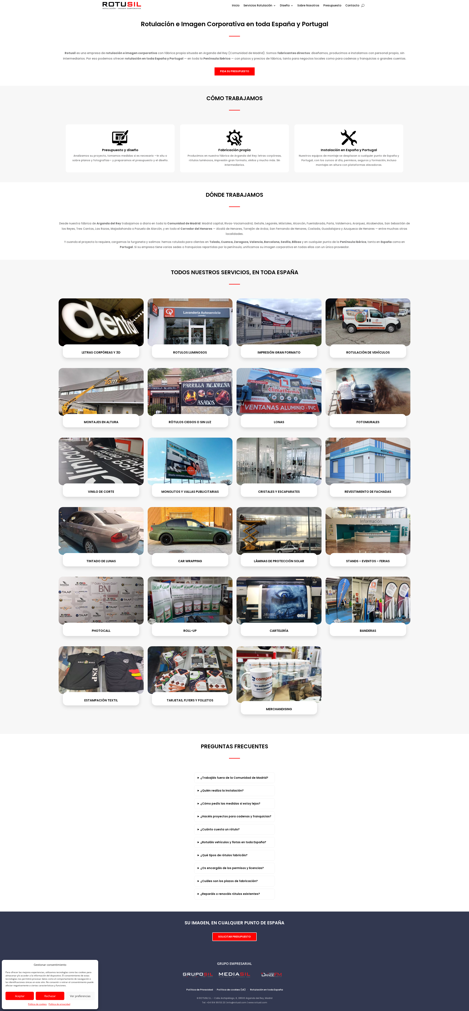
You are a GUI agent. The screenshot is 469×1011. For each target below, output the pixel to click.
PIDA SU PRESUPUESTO (234, 71)
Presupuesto (332, 5)
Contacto (352, 5)
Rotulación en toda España (266, 989)
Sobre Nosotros (308, 5)
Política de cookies (37, 1004)
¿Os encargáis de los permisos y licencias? (232, 868)
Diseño (285, 5)
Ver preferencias (80, 996)
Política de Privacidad (199, 989)
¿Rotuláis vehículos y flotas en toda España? (233, 842)
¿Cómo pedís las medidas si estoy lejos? (230, 803)
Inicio (235, 5)
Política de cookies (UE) (231, 989)
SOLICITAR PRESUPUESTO (234, 936)
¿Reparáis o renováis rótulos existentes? (230, 894)
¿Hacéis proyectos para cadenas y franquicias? (235, 816)
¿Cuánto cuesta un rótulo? (220, 829)
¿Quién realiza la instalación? (222, 790)
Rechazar (50, 996)
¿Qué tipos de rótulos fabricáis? (224, 855)
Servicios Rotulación (257, 5)
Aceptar (20, 996)
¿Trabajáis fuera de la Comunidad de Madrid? (234, 778)
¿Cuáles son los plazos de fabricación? (229, 881)
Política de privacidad (59, 1004)
